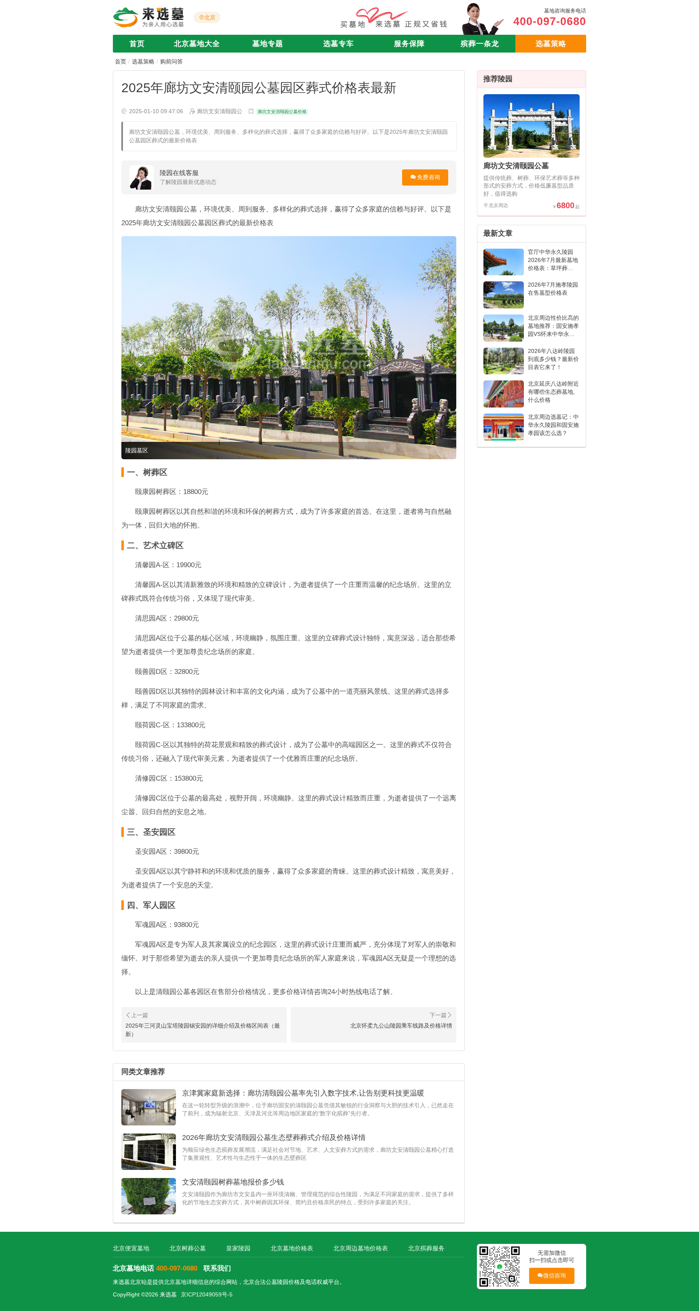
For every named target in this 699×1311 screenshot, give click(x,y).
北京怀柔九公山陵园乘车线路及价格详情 (401, 1025)
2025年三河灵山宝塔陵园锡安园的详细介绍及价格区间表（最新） (202, 1029)
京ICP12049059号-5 (207, 1294)
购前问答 (171, 61)
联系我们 (217, 1268)
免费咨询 (428, 177)
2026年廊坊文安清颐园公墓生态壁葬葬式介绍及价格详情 (274, 1138)
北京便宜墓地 (131, 1248)
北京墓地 (175, 1282)
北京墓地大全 (197, 44)
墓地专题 (267, 44)
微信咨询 (554, 1275)
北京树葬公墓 (187, 1248)
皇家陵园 (238, 1248)
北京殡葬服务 (426, 1248)
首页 (137, 44)
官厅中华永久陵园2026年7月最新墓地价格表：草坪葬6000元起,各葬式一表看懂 (553, 268)
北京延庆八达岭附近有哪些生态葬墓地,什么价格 (553, 391)
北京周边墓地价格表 (360, 1248)
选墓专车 (338, 44)
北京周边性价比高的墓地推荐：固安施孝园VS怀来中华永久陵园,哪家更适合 (553, 330)
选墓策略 (551, 44)
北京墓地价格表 (292, 1248)
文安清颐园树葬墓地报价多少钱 (233, 1182)
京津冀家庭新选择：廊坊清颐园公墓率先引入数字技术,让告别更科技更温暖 (303, 1093)
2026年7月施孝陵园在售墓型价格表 (553, 288)
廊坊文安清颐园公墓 (516, 166)
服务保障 (409, 44)
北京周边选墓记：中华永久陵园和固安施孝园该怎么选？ (553, 425)
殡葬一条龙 (480, 44)
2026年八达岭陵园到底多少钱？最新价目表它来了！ (553, 359)
